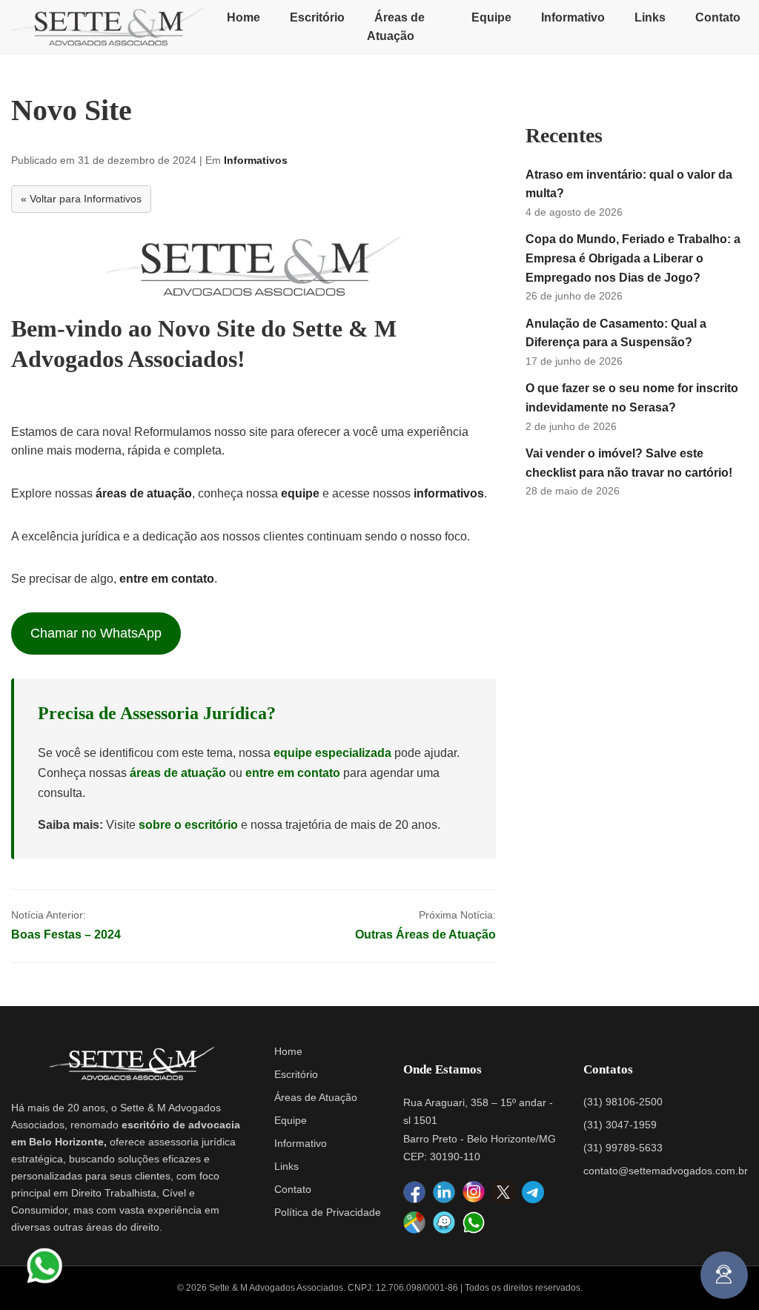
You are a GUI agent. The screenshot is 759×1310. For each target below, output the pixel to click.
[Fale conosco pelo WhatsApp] (44, 1265)
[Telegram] (533, 1192)
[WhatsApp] (474, 1222)
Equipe (491, 17)
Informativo (573, 17)
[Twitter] (503, 1192)
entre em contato (166, 578)
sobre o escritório (188, 824)
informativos (449, 493)
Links (650, 17)
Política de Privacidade (327, 1212)
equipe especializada (332, 753)
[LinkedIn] (444, 1193)
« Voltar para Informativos (81, 199)
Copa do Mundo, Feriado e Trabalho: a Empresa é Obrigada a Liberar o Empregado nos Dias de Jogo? (633, 258)
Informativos (256, 160)
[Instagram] (474, 1193)
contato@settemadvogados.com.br (665, 1171)
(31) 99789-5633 (623, 1148)
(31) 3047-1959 (620, 1125)
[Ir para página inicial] (108, 26)
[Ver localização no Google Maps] (414, 1223)
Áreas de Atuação (396, 27)
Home (243, 17)
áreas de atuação (144, 493)
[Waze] (444, 1223)
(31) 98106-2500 (623, 1102)
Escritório (317, 17)
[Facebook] (414, 1193)
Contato (717, 17)
